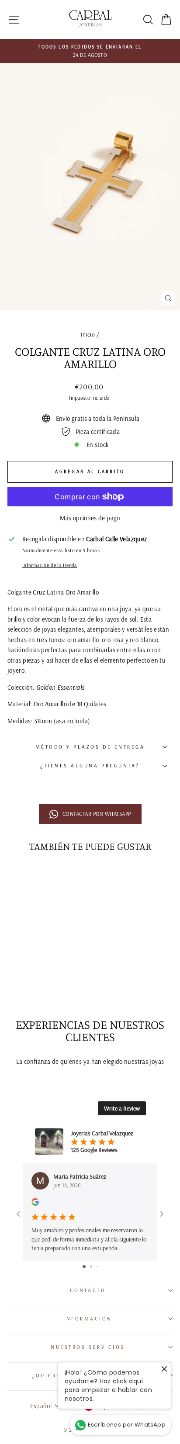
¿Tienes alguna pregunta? (90, 765)
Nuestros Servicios (88, 1347)
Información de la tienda (49, 565)
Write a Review (122, 1108)
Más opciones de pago (90, 518)
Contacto (88, 1290)
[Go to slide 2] (91, 1266)
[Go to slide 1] (84, 1266)
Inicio (88, 334)
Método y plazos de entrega (90, 746)
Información (87, 1318)
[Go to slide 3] (97, 1266)
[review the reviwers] (35, 1203)
